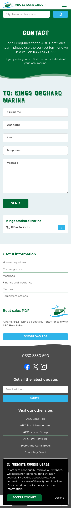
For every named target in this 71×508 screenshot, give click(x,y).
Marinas (8, 289)
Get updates (35, 380)
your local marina (35, 63)
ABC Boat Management (35, 425)
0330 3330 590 (35, 355)
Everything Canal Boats (35, 445)
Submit (35, 398)
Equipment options (15, 296)
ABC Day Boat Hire (35, 438)
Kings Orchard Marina (23, 221)
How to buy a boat (14, 262)
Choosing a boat (13, 269)
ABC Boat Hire (35, 418)
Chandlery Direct (35, 452)
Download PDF (35, 336)
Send (15, 203)
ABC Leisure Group (35, 432)
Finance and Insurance (17, 282)
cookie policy (36, 485)
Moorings (9, 275)
